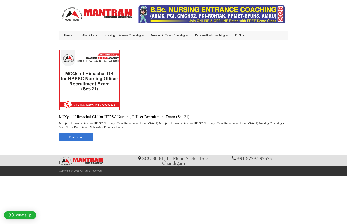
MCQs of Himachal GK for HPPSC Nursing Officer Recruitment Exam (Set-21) (124, 116)
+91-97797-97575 (254, 158)
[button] (20, 215)
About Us (88, 35)
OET (238, 35)
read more (76, 137)
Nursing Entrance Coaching (122, 35)
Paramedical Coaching (210, 35)
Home (68, 35)
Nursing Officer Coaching (168, 35)
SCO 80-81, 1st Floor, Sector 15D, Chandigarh (175, 160)
